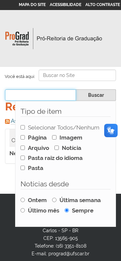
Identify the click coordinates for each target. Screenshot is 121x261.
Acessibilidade (65, 4)
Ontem (37, 200)
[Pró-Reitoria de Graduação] (54, 38)
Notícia (71, 148)
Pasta (35, 168)
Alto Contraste (102, 4)
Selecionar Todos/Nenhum (63, 127)
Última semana (80, 200)
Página (37, 137)
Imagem (70, 137)
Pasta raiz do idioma (55, 158)
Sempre (82, 210)
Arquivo (38, 148)
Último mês (43, 210)
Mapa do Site (32, 4)
